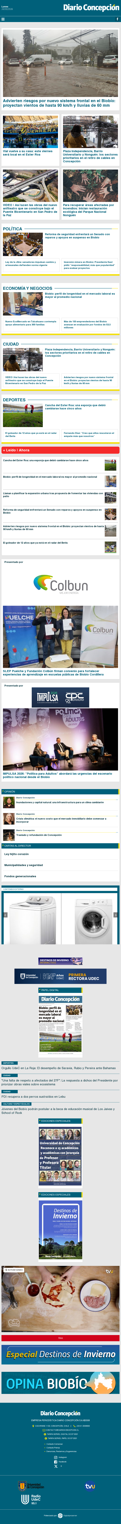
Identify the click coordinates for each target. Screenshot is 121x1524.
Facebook (62, 1462)
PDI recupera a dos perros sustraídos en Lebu (33, 1096)
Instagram (63, 1457)
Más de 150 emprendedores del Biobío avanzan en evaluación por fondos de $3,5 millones (87, 324)
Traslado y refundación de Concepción (39, 835)
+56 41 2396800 (83, 1426)
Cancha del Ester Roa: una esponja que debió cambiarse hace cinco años (45, 460)
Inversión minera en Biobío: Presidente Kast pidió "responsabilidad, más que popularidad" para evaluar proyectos (89, 265)
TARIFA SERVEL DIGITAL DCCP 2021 (62, 1434)
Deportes (8, 1063)
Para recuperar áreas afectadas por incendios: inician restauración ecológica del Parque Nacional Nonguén (88, 210)
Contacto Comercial (54, 1444)
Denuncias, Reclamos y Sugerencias (61, 1451)
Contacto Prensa (53, 1448)
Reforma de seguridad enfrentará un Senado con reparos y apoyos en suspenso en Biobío (77, 236)
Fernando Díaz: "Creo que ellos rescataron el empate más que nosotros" (89, 434)
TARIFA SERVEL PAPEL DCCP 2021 (62, 1438)
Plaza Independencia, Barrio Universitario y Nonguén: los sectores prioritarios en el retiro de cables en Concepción (90, 156)
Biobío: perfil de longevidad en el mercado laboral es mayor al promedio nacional (50, 476)
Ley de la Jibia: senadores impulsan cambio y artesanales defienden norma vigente (30, 263)
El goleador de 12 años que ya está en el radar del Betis (35, 542)
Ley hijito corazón (16, 854)
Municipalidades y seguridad (23, 865)
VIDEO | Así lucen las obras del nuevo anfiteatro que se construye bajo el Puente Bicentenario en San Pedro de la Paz (30, 210)
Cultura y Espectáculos (16, 1104)
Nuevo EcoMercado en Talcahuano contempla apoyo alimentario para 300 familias (30, 323)
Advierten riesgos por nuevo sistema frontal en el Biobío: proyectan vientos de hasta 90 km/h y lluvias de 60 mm (59, 103)
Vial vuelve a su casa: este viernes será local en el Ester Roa (28, 152)
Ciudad (6, 1075)
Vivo (60, 1338)
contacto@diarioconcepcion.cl (62, 1430)
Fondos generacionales (20, 876)
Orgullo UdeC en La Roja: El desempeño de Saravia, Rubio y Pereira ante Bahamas (58, 1068)
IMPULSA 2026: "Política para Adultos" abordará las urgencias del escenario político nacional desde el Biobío (57, 775)
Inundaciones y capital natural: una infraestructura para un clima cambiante (60, 802)
